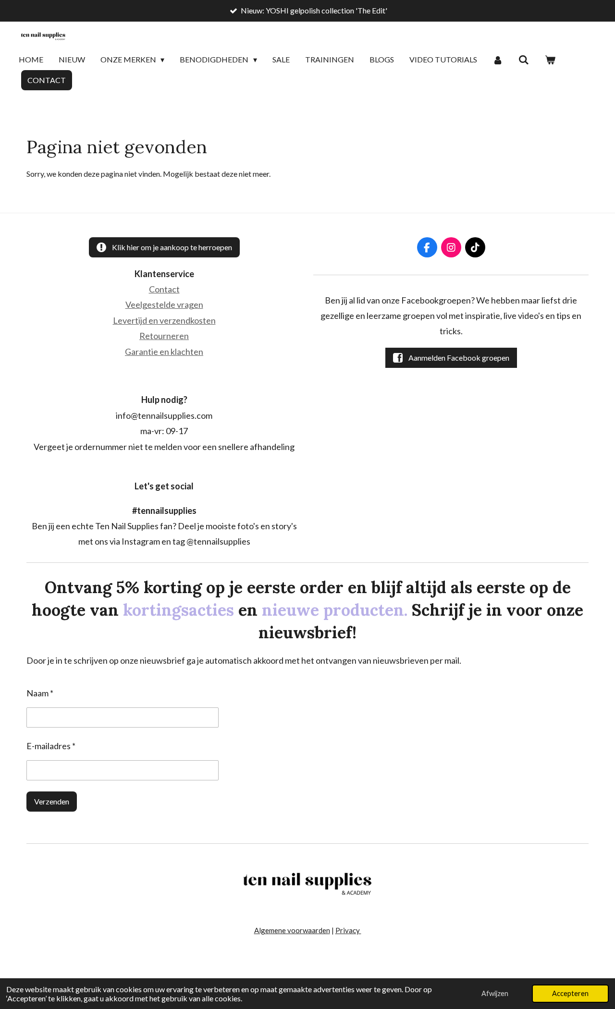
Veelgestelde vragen (164, 304)
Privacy (348, 930)
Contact (164, 289)
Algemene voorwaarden (292, 930)
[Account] (497, 60)
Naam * (39, 693)
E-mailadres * (50, 746)
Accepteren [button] (570, 993)
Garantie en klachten (164, 351)
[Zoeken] (523, 60)
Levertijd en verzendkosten (164, 320)
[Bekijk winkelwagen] (550, 60)
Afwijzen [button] (494, 993)
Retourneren (164, 335)
